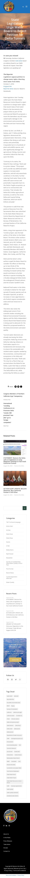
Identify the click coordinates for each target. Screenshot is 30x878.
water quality (10, 789)
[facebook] (7, 679)
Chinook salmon (15, 719)
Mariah (21, 42)
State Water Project (11, 777)
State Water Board (11, 774)
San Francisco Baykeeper (13, 771)
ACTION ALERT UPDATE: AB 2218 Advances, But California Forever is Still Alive (14, 490)
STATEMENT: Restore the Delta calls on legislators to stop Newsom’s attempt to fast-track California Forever (14, 460)
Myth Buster (9, 554)
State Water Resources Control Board (14, 781)
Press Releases (7, 841)
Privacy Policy (8, 870)
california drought (17, 712)
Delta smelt (9, 728)
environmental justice (12, 745)
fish (20, 745)
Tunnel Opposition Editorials (11, 577)
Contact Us (6, 851)
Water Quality (10, 582)
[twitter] (15, 679)
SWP (8, 786)
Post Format (9, 569)
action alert (9, 696)
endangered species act (16, 738)
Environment (10, 741)
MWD (8, 761)
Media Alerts (9, 550)
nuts (19, 761)
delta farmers (10, 725)
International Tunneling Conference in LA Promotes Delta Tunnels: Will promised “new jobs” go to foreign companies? (8, 412)
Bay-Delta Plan (10, 699)
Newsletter (9, 558)
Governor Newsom (11, 748)
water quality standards (12, 792)
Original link (7, 86)
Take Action (6, 844)
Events (8, 542)
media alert (17, 751)
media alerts (10, 755)
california (9, 712)
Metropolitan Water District (13, 758)
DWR (8, 738)
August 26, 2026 (7, 466)
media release (18, 755)
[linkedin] (11, 679)
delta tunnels (10, 732)
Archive (8, 530)
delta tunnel (17, 728)
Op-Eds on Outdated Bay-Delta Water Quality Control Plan (14, 563)
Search (24, 508)
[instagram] (19, 679)
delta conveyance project (13, 722)
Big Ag (12, 706)
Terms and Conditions (19, 870)
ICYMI (8, 546)
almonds (16, 696)
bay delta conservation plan (13, 702)
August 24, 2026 (9, 622)
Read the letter (8, 89)
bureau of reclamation (12, 709)
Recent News (10, 573)
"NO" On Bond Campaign (13, 522)
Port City (22, 868)
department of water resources (14, 735)
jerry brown (9, 751)
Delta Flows (9, 534)
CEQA (8, 719)
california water (10, 715)
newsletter (13, 761)
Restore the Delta (19, 466)
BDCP (8, 706)
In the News (6, 837)
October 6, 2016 (11, 42)
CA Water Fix (19, 715)
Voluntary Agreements (16, 786)
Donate (5, 848)
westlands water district (12, 796)
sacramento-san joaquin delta (14, 768)
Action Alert (9, 526)
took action (19, 61)
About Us (6, 834)
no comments (16, 44)
